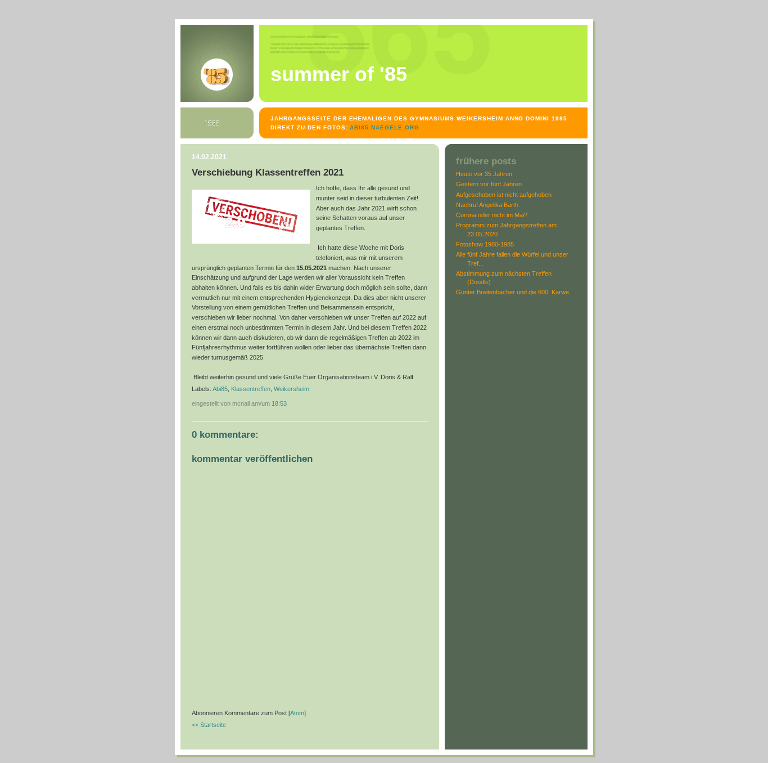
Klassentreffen (250, 388)
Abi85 (220, 388)
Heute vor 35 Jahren (484, 173)
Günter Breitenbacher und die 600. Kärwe (512, 292)
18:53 (279, 403)
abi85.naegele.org (384, 127)
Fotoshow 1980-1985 (485, 244)
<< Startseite (209, 724)
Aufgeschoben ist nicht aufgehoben (504, 194)
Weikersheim (291, 388)
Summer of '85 (338, 74)
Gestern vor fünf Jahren (489, 184)
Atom (297, 713)
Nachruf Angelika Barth (487, 204)
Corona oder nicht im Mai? (491, 215)
